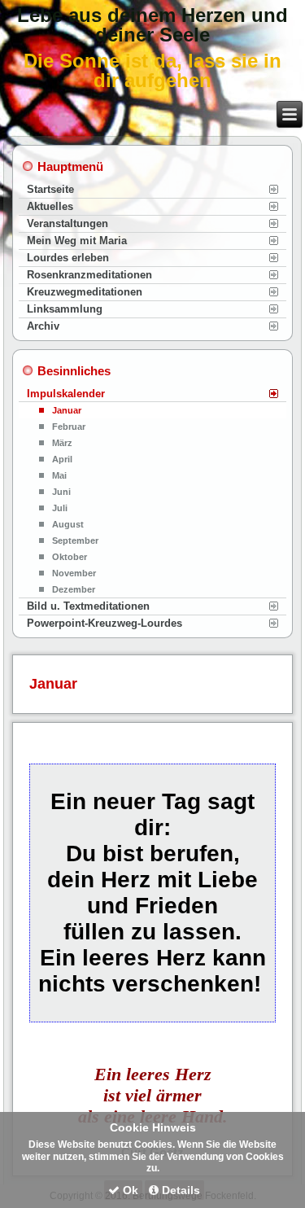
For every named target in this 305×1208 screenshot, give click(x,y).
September (75, 540)
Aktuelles (50, 206)
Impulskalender (66, 393)
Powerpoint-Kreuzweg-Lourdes (104, 623)
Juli (60, 508)
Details (179, 1190)
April (62, 459)
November (74, 573)
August (68, 524)
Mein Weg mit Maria (77, 240)
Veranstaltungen (67, 223)
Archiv (43, 326)
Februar (68, 426)
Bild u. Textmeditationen (88, 606)
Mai (59, 475)
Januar (66, 410)
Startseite (50, 189)
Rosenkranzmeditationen (89, 275)
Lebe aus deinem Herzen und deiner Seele (152, 25)
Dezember (73, 589)
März (62, 443)
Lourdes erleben (68, 258)
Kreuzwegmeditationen (84, 292)
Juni (61, 492)
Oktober (69, 557)
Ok (129, 1190)
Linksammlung (64, 309)
